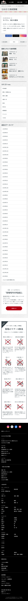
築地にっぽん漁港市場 (6, 460)
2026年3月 (5, 140)
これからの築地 (4, 562)
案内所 (2, 547)
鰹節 (15, 500)
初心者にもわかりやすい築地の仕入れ (9, 441)
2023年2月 (5, 261)
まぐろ (2, 489)
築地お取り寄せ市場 (5, 590)
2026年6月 (5, 129)
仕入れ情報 (11, 2)
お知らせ (3, 581)
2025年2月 (5, 180)
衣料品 (2, 538)
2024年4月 (5, 213)
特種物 (15, 518)
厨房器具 (5, 110)
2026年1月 (5, 143)
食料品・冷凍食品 (18, 511)
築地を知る (4, 559)
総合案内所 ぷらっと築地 (6, 449)
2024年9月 (5, 195)
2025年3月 (5, 176)
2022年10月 (5, 272)
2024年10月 (5, 191)
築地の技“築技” (4, 566)
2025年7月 (5, 165)
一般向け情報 (19, 2)
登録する (14, 308)
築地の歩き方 (4, 477)
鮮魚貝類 (16, 489)
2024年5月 (5, 210)
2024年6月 (5, 206)
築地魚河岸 (3, 462)
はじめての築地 (4, 479)
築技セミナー (4, 455)
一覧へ (13, 42)
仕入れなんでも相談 (5, 442)
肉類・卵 (5, 99)
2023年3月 (5, 257)
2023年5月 (5, 250)
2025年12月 (5, 147)
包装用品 (16, 536)
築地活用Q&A (4, 474)
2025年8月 (5, 162)
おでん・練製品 (4, 507)
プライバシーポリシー (5, 593)
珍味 (15, 507)
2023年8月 (5, 239)
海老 (15, 521)
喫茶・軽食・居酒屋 (18, 554)
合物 (2, 523)
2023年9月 (5, 235)
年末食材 (5, 88)
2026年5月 (5, 132)
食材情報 (3, 575)
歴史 (2, 564)
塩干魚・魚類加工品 (5, 491)
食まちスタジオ (4, 451)
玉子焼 (2, 511)
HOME (2, 6)
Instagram (24, 35)
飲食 (2, 529)
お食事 (2, 554)
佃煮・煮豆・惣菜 (18, 509)
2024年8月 (5, 199)
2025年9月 (5, 158)
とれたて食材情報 (7, 6)
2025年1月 (5, 184)
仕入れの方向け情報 (6, 436)
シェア (9, 35)
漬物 (2, 509)
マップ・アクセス (5, 583)
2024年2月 (5, 221)
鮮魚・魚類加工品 (7, 92)
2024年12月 (5, 188)
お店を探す (4, 484)
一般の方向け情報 (5, 466)
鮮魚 (2, 520)
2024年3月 (5, 217)
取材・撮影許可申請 (6, 585)
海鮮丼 (15, 552)
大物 (2, 518)
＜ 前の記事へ (4, 42)
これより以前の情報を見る (9, 280)
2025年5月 (5, 173)
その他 (4, 118)
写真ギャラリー (4, 570)
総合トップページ (5, 431)
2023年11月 (5, 228)
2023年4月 (5, 254)
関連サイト (3, 591)
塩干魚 (2, 525)
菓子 (2, 513)
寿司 (2, 552)
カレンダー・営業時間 (6, 579)
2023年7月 (5, 243)
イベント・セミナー (6, 577)
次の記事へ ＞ (23, 42)
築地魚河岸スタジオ (5, 453)
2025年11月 (5, 151)
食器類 (2, 536)
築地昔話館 (3, 568)
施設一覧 (3, 447)
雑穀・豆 (16, 502)
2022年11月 (5, 269)
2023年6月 (5, 246)
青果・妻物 (5, 95)
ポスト (16, 35)
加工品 (4, 107)
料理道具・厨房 (4, 534)
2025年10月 (5, 154)
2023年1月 (5, 265)
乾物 (4, 103)
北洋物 (15, 520)
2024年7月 (5, 202)
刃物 (15, 534)
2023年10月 (5, 232)
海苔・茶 (3, 502)
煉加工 (2, 521)
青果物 (2, 527)
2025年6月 (5, 169)
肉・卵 (15, 527)
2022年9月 (5, 276)
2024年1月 (5, 224)
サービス (5, 114)
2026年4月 (5, 136)
